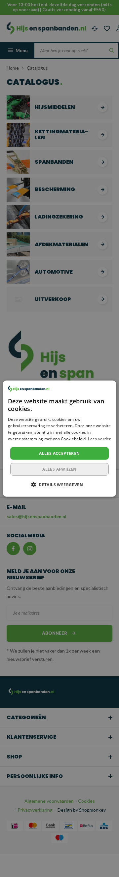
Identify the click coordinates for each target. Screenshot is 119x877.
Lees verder (99, 439)
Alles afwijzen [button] (59, 469)
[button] (59, 485)
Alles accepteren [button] (59, 453)
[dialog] (59, 438)
